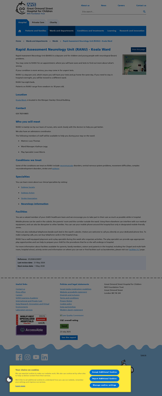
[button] (9, 379)
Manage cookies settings (104, 385)
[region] (70, 378)
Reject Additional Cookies (104, 379)
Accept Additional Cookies (104, 372)
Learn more (20, 386)
